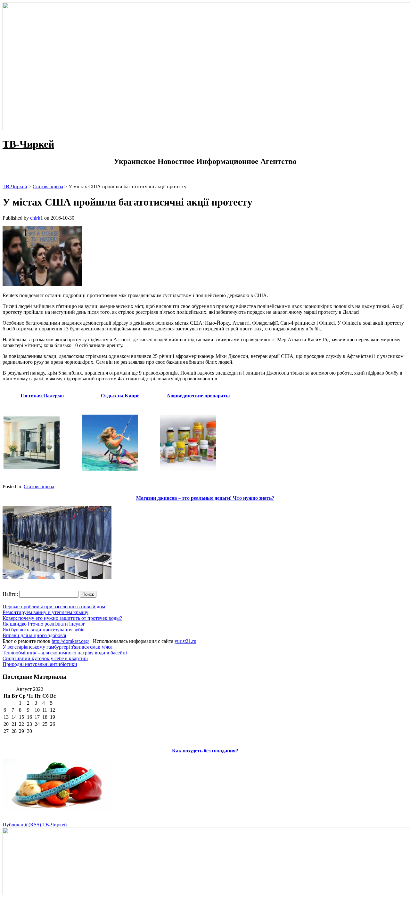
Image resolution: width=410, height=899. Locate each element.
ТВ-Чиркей (28, 144)
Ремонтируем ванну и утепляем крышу (45, 612)
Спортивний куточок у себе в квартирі (45, 658)
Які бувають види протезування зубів (44, 629)
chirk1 (36, 218)
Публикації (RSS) (22, 824)
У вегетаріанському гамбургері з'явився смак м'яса (57, 647)
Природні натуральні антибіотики (40, 664)
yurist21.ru (185, 641)
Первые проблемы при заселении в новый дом (54, 606)
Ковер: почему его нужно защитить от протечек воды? (62, 618)
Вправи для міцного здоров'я (34, 635)
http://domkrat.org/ (70, 641)
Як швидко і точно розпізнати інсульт (44, 624)
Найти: (10, 594)
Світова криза (39, 486)
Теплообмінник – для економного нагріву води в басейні (65, 652)
